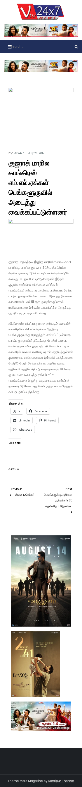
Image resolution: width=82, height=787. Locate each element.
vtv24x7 (19, 153)
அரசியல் (14, 469)
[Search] (76, 46)
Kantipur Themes (61, 781)
